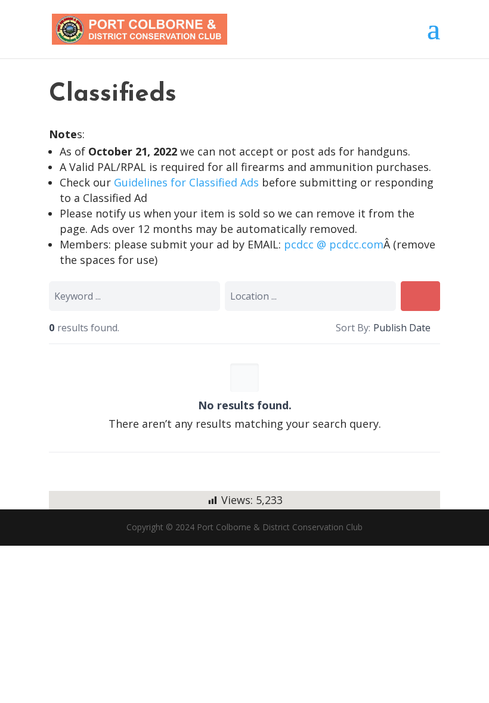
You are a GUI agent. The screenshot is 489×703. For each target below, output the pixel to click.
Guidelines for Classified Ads (188, 182)
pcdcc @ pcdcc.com (333, 244)
